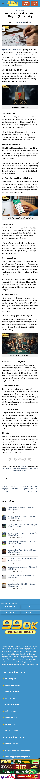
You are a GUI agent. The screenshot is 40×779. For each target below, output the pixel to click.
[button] (3, 3)
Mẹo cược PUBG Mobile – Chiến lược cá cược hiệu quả (22, 509)
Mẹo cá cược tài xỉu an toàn (12, 50)
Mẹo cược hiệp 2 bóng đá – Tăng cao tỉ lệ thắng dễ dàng (22, 534)
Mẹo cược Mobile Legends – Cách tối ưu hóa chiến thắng (22, 517)
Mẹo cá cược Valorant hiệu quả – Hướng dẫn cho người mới (30, 488)
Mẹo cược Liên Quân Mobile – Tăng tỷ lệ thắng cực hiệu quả (22, 526)
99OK (18, 55)
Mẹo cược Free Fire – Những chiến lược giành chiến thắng (22, 551)
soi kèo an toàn (21, 471)
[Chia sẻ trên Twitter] (18, 459)
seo (30, 22)
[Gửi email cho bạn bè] (22, 459)
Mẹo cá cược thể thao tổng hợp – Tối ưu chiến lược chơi (10, 488)
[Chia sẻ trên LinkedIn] (29, 459)
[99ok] (13, 3)
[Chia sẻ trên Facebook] (14, 459)
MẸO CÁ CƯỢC (20, 10)
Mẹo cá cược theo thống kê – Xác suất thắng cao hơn (21, 585)
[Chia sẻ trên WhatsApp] (10, 459)
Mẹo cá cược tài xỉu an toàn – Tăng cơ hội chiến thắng (22, 568)
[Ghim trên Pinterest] (25, 459)
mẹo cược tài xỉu (24, 468)
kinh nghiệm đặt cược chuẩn (10, 468)
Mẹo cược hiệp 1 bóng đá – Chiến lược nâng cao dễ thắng (21, 543)
